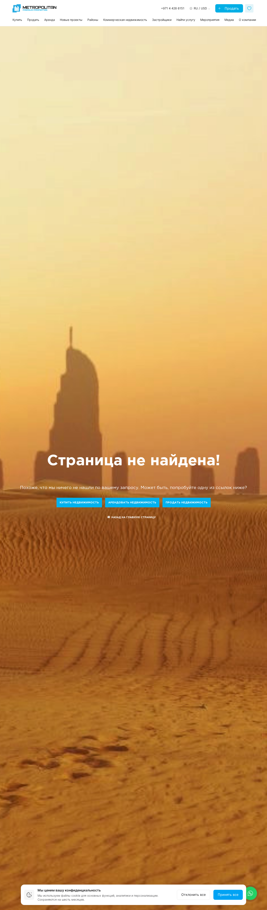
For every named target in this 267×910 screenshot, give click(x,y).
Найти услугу (185, 19)
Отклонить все (193, 894)
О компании (247, 19)
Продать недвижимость (187, 503)
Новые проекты (71, 19)
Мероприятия (209, 19)
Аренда (49, 19)
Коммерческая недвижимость (125, 19)
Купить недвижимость (79, 503)
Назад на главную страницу (133, 517)
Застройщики (161, 19)
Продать (231, 8)
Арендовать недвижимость (132, 503)
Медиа (229, 19)
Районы (92, 19)
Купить (17, 19)
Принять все (228, 894)
